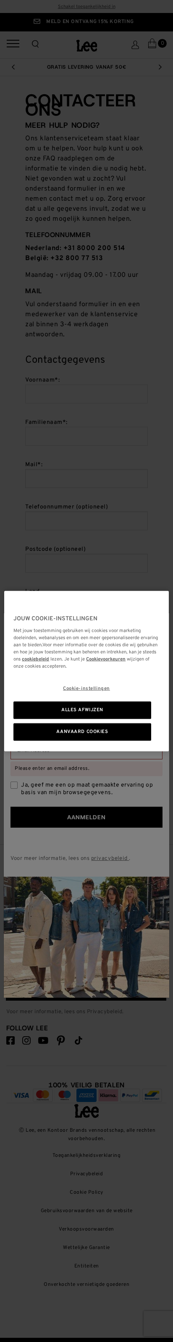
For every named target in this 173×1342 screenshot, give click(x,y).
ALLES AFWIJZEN (82, 710)
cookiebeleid (35, 659)
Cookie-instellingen (86, 689)
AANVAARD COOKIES (82, 731)
